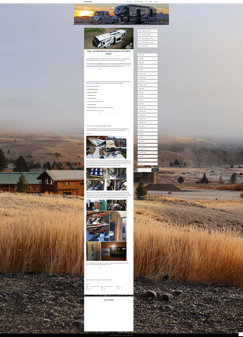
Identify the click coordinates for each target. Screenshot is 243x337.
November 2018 (142, 115)
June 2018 (141, 130)
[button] (96, 141)
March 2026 (141, 54)
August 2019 (141, 88)
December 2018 (142, 111)
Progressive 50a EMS (92, 107)
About (151, 1)
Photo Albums (129, 1)
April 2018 (141, 137)
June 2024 (141, 58)
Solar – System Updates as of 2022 (146, 38)
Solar (146, 1)
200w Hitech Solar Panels (93, 89)
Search (154, 170)
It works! (118, 286)
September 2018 (142, 122)
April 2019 (141, 103)
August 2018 (141, 126)
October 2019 (142, 81)
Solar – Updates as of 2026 (144, 31)
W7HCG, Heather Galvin (115, 55)
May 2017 (141, 163)
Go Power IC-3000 (92, 104)
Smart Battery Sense (92, 98)
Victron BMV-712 (91, 95)
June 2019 (141, 96)
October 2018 (142, 118)
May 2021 (141, 66)
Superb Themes (130, 335)
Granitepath (88, 1)
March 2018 (141, 141)
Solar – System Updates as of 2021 (146, 42)
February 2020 (142, 73)
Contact (156, 1)
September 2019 (142, 85)
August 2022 (141, 62)
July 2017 (141, 160)
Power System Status (138, 1)
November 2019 (142, 77)
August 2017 (141, 156)
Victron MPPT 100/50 (92, 92)
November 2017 (142, 148)
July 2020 (141, 69)
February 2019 (142, 107)
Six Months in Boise (143, 46)
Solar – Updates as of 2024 (144, 34)
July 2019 (141, 92)
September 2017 (142, 152)
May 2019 (141, 100)
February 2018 (142, 145)
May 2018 (141, 133)
